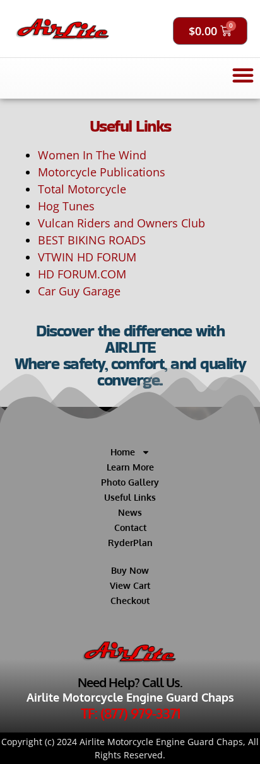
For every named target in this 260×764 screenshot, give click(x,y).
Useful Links (130, 497)
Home (122, 452)
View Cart (130, 585)
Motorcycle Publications (101, 172)
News (130, 512)
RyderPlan (130, 542)
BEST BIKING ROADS (92, 240)
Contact (130, 527)
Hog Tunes (66, 206)
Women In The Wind (92, 154)
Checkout (130, 600)
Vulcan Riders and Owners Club (121, 223)
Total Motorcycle (82, 189)
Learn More (130, 467)
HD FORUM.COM (82, 274)
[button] (243, 75)
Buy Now (130, 570)
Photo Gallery (130, 482)
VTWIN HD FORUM (87, 257)
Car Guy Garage (79, 291)
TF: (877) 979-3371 (130, 713)
